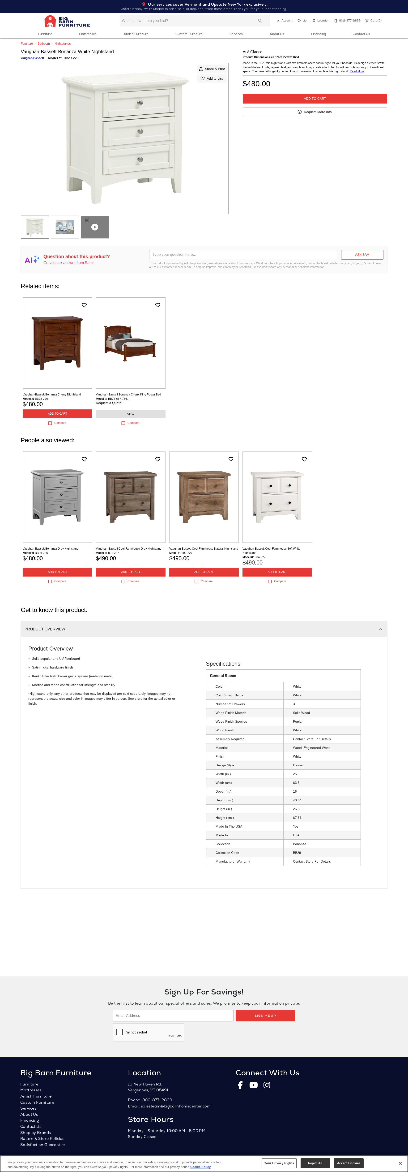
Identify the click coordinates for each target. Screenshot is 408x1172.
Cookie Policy (200, 1167)
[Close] (400, 1163)
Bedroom (44, 43)
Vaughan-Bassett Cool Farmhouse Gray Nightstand (129, 548)
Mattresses (88, 34)
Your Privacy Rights (279, 1163)
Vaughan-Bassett (32, 58)
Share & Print (215, 69)
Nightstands (63, 43)
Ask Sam (362, 254)
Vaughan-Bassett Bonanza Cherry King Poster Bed (128, 394)
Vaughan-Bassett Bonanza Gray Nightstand (50, 548)
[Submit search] (260, 21)
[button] (278, 21)
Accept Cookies (348, 1163)
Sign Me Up (265, 1016)
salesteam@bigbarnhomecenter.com (176, 1106)
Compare (60, 423)
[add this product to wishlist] (84, 305)
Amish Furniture (136, 34)
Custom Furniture (189, 34)
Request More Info (318, 112)
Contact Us (361, 34)
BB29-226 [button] (71, 58)
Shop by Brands (35, 1132)
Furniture (45, 34)
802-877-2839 (157, 1100)
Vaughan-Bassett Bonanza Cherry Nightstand (52, 394)
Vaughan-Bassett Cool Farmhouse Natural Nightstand (203, 548)
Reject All (315, 1163)
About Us (277, 34)
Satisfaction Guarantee (42, 1144)
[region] (204, 1163)
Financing (318, 34)
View (130, 414)
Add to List (215, 78)
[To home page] (66, 21)
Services (236, 34)
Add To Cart (315, 98)
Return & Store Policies (42, 1138)
